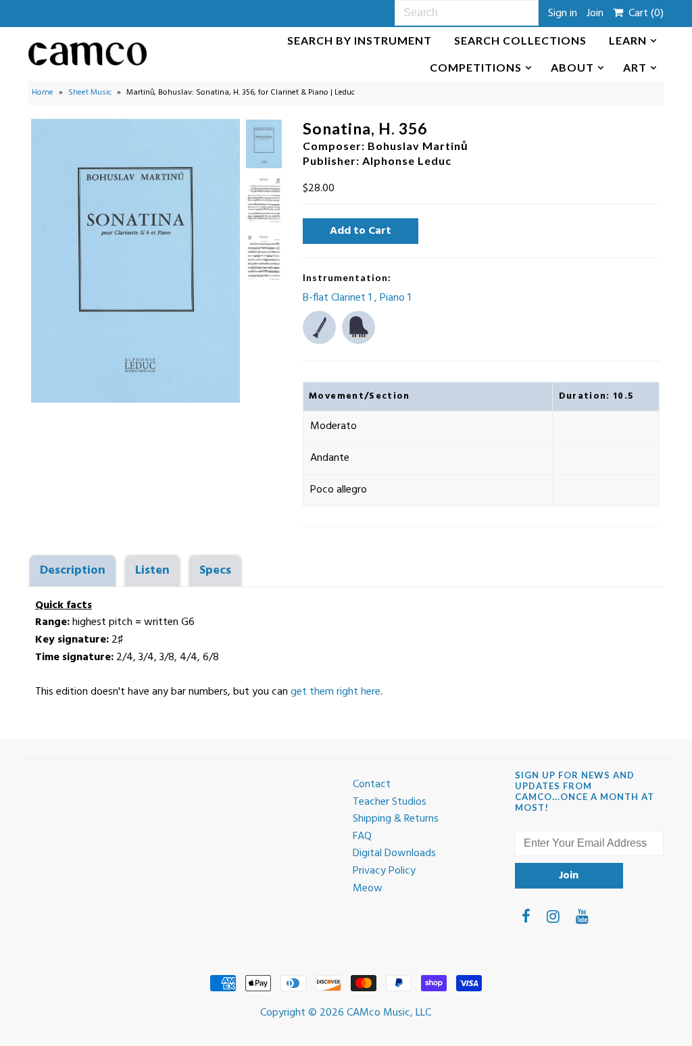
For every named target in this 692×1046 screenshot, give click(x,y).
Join (595, 13)
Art (635, 67)
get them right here (335, 692)
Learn (628, 40)
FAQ (362, 836)
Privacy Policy (384, 871)
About (572, 67)
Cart (643, 13)
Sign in (562, 13)
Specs (215, 570)
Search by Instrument (359, 40)
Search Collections (520, 40)
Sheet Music (90, 92)
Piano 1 (395, 298)
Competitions (476, 67)
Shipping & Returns (396, 819)
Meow (367, 888)
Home (42, 92)
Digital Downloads (394, 853)
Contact (372, 784)
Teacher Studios (389, 802)
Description (72, 570)
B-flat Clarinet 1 (338, 298)
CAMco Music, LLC (389, 1013)
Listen (152, 570)
